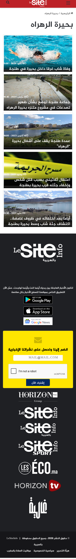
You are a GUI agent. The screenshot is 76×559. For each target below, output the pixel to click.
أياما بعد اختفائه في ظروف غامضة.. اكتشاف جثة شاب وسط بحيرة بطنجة (39, 221)
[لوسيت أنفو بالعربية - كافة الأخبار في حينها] (38, 3)
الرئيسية (66, 13)
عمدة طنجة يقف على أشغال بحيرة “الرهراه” (41, 144)
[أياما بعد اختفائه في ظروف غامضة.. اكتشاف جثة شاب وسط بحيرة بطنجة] (38, 208)
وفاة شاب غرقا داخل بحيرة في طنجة (39, 69)
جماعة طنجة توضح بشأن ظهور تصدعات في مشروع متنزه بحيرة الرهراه (38, 105)
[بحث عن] (8, 4)
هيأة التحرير (63, 551)
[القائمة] (68, 4)
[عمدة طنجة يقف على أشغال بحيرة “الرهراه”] (38, 130)
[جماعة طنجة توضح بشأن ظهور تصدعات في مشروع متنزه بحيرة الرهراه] (38, 91)
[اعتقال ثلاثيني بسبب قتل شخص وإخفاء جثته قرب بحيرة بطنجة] (38, 169)
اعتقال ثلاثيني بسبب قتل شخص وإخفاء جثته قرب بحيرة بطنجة (42, 183)
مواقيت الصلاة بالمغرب (19, 551)
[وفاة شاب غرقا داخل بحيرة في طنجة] (38, 52)
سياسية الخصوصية (44, 551)
